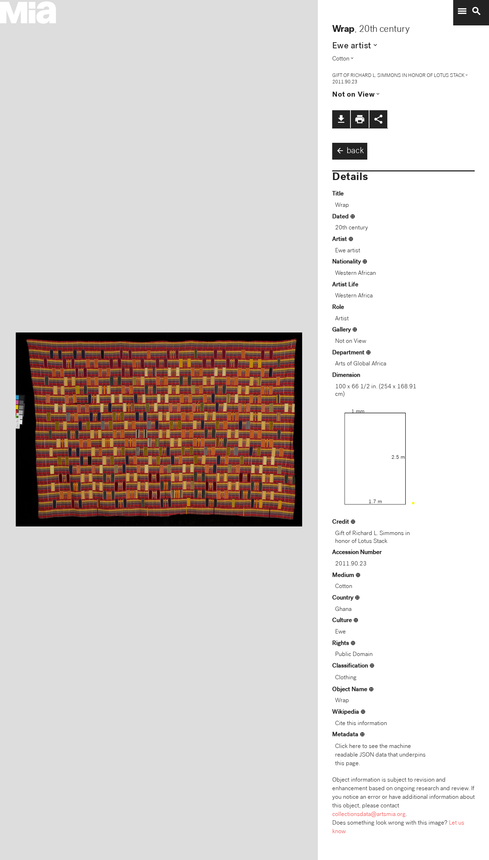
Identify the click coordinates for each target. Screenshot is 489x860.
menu (462, 11)
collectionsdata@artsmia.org (369, 815)
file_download (341, 119)
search (476, 11)
